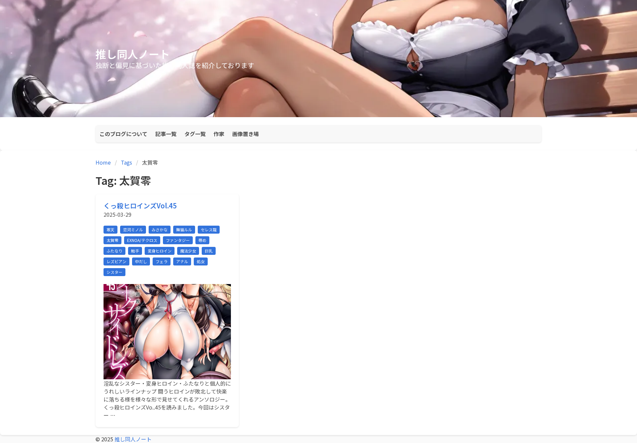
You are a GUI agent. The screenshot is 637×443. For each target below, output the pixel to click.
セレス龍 (209, 229)
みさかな (160, 229)
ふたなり (114, 251)
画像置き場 (245, 134)
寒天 (110, 229)
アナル (182, 261)
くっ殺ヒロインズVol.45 (140, 205)
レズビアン (116, 261)
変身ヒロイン (160, 251)
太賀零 (112, 240)
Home (103, 162)
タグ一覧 (195, 134)
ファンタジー (178, 240)
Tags (126, 162)
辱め (202, 240)
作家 (219, 134)
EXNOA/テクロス (142, 240)
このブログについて (123, 134)
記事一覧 (166, 134)
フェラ (162, 261)
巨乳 (209, 251)
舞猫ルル (184, 229)
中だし (141, 261)
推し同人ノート (133, 53)
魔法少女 (188, 251)
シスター (114, 272)
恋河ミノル (133, 229)
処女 (201, 261)
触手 (135, 251)
